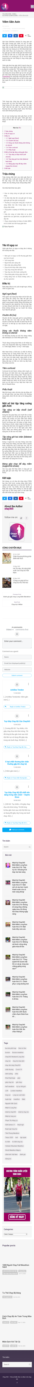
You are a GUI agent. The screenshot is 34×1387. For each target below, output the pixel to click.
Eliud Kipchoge (10, 1078)
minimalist (6, 76)
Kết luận (7, 168)
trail (16, 1137)
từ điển (7, 1142)
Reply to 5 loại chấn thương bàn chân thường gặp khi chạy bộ (18, 778)
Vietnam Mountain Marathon (14, 1146)
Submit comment (17, 675)
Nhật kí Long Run (10, 1108)
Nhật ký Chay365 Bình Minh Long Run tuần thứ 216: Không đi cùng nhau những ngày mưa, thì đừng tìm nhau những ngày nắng (20, 907)
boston (7, 1052)
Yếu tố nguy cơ (9, 133)
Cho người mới (7, 1297)
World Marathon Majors (13, 1150)
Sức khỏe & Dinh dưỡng (18, 28)
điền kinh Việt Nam (11, 1154)
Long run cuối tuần (19, 1095)
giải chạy (19, 1082)
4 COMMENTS (14, 31)
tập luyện (23, 1137)
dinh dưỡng (9, 1074)
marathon (17, 1099)
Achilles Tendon (17, 690)
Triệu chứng (8, 131)
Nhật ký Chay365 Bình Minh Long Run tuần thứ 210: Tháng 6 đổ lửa (20, 995)
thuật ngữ (20, 1125)
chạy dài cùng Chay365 (12, 1065)
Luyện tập (13, 1346)
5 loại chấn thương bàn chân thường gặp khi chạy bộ (17, 763)
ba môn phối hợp (10, 1048)
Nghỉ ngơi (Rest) (12, 138)
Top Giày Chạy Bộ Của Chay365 (17, 721)
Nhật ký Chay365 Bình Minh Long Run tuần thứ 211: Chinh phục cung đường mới (20, 980)
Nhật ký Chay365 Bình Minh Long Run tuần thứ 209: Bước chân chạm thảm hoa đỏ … (20, 1011)
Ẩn (19, 128)
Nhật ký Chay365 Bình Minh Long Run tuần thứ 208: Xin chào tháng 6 (19, 1028)
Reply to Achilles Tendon (18, 707)
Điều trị (7, 136)
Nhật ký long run (10, 1116)
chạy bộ (7, 1061)
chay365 (7, 31)
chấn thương (9, 1069)
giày (18, 1078)
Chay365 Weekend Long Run (14, 1057)
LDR (6, 1091)
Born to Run (22, 1048)
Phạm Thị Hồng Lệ (11, 1120)
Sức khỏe (13, 1322)
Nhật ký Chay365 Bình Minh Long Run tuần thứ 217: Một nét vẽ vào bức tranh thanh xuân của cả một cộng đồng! (20, 886)
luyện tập (8, 1099)
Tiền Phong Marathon (12, 1133)
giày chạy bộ (9, 1082)
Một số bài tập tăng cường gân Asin (16, 152)
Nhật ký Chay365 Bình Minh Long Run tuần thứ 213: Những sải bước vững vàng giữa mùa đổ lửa (20, 942)
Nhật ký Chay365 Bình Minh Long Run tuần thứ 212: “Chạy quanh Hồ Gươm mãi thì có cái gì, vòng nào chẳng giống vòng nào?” (20, 962)
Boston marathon (17, 1052)
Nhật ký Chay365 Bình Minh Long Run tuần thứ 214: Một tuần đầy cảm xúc (19, 925)
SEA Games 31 (10, 1125)
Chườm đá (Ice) (12, 140)
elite (16, 1074)
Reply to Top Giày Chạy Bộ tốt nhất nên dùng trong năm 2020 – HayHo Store (18, 823)
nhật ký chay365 (10, 1112)
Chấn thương (7, 28)
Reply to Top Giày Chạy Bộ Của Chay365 (18, 747)
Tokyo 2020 (9, 1137)
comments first (21, 629)
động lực (8, 1159)
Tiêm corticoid (12, 147)
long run (7, 1095)
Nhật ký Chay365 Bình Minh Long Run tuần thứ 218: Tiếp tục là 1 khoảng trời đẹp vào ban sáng (19, 867)
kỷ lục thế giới (21, 1086)
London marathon (16, 1091)
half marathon (9, 1086)
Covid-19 (19, 1069)
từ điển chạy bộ (17, 1142)
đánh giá (22, 1154)
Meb (23, 1099)
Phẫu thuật (10, 150)
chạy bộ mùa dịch (18, 1061)
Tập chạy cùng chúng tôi (10, 1273)
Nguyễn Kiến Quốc (11, 1103)
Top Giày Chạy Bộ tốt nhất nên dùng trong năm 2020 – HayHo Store (17, 794)
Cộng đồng (22, 1271)
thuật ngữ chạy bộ (11, 1129)
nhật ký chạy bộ (23, 1112)
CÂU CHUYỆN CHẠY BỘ (9, 1271)
